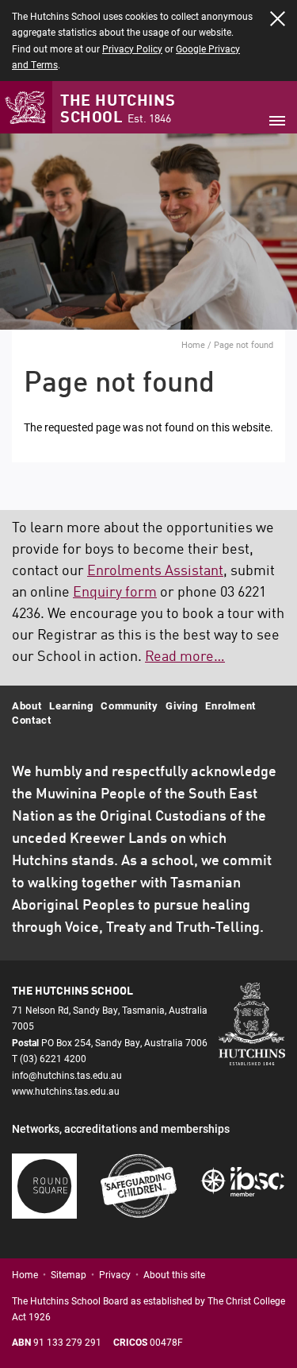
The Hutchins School (117, 110)
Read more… (185, 657)
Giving (181, 705)
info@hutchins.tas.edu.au (67, 1075)
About (26, 705)
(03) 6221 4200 (53, 1058)
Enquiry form (115, 592)
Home (193, 344)
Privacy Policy (132, 48)
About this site (174, 1274)
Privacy (115, 1274)
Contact (31, 720)
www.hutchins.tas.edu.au (66, 1090)
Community (129, 705)
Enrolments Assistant (155, 571)
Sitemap (68, 1274)
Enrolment (230, 705)
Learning (71, 705)
